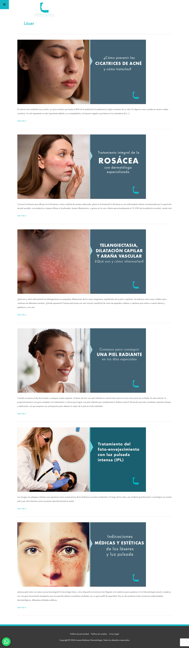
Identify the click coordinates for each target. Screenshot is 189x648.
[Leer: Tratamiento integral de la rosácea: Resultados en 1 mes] (81, 166)
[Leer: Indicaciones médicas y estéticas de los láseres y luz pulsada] (81, 554)
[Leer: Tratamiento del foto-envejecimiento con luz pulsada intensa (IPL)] (81, 459)
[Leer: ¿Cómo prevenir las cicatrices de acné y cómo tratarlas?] (81, 71)
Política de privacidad (79, 633)
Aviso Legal (114, 633)
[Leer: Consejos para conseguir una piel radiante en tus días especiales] (81, 360)
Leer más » (21, 121)
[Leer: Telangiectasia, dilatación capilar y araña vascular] (81, 261)
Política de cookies (99, 633)
